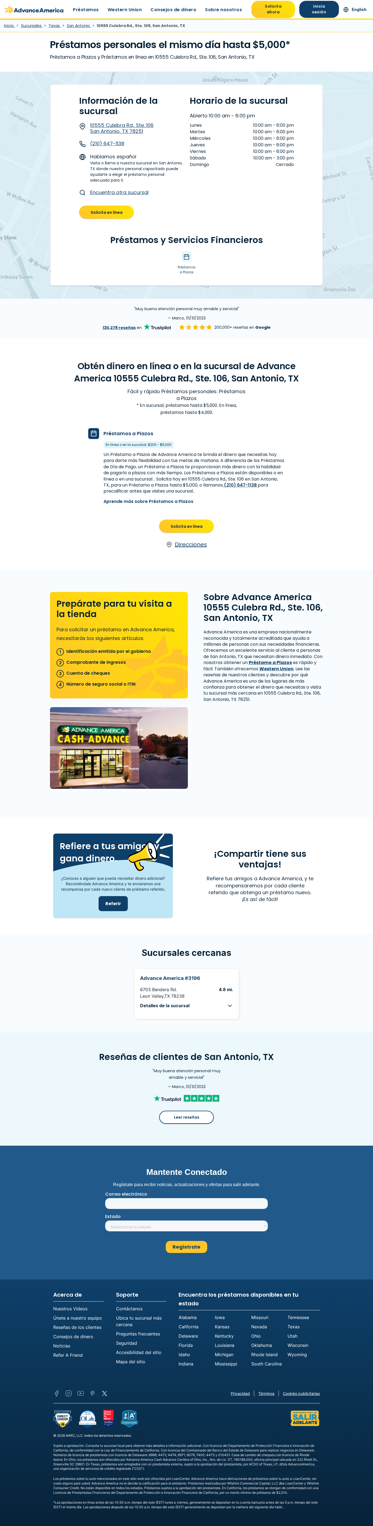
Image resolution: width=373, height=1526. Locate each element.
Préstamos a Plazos (128, 433)
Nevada (259, 1326)
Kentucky (224, 1336)
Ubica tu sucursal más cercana (139, 1321)
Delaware (188, 1336)
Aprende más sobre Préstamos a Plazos (148, 501)
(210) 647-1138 (107, 143)
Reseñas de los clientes (77, 1327)
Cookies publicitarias (301, 1393)
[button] (186, 1005)
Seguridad (126, 1343)
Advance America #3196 (170, 978)
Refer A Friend (68, 1355)
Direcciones (191, 544)
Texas (55, 25)
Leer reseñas (186, 1117)
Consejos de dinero (173, 10)
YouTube (80, 1393)
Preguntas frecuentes (138, 1334)
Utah (292, 1336)
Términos (266, 1393)
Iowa (220, 1317)
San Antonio (79, 25)
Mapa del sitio (130, 1361)
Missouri (259, 1317)
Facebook (56, 1393)
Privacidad (240, 1393)
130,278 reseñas (119, 327)
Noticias (61, 1346)
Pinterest (92, 1393)
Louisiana (224, 1345)
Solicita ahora (273, 9)
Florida (186, 1345)
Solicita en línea (107, 212)
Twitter (104, 1393)
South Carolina (266, 1364)
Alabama (188, 1317)
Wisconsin (298, 1345)
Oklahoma (261, 1345)
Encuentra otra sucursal (119, 192)
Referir (113, 903)
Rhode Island (264, 1354)
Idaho (184, 1354)
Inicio (9, 25)
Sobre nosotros (223, 10)
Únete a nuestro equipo (77, 1318)
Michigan (224, 1354)
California (189, 1326)
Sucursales (32, 25)
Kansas (222, 1326)
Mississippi (226, 1364)
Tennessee (298, 1317)
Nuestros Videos (70, 1308)
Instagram (68, 1393)
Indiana (186, 1364)
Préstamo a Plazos (270, 662)
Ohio (256, 1336)
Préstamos (86, 10)
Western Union (125, 10)
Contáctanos (129, 1308)
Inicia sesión (319, 9)
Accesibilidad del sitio (138, 1352)
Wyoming (297, 1354)
